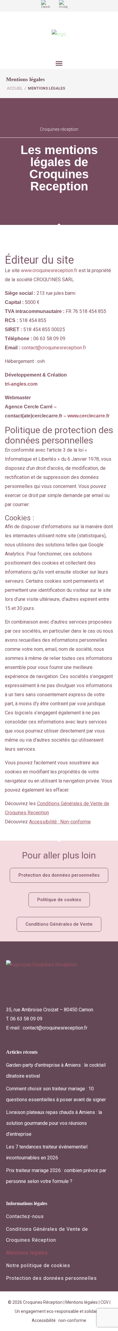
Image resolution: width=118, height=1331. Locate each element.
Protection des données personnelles (51, 1278)
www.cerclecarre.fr (88, 415)
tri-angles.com (21, 384)
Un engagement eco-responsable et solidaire (58, 1311)
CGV (104, 1302)
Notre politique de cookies (38, 1265)
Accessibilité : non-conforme (59, 1320)
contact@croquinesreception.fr (53, 348)
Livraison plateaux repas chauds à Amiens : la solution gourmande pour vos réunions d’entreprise (54, 1123)
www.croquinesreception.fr (48, 270)
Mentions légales (27, 1253)
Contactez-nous (25, 1216)
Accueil (15, 88)
